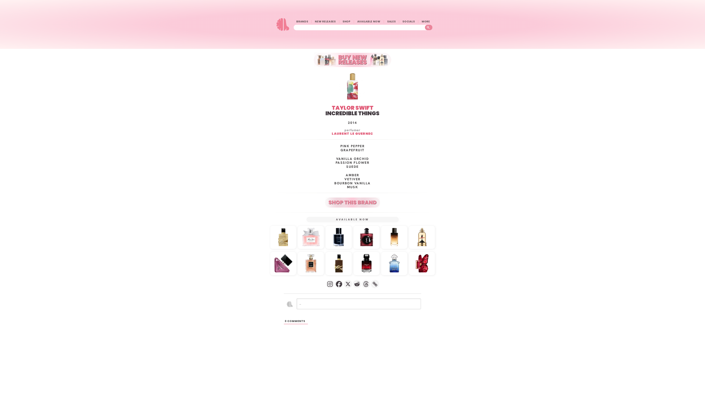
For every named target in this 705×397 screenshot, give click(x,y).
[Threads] (366, 284)
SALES (391, 21)
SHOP (346, 21)
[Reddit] (357, 284)
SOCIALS (408, 21)
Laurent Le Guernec (352, 133)
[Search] (429, 27)
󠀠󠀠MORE (426, 21)
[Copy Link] (375, 284)
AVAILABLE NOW (368, 21)
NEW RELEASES (325, 21)
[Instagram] (330, 284)
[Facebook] (339, 284)
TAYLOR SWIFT (352, 108)
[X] (348, 284)
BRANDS (302, 21)
